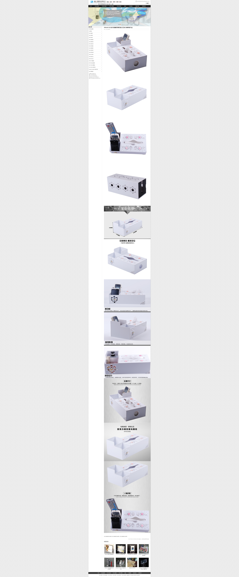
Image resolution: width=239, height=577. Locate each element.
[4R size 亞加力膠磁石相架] (121, 553)
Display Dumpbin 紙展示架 (93, 69)
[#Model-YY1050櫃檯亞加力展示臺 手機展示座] (144, 566)
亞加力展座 (119, 6)
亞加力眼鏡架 (91, 48)
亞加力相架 (104, 6)
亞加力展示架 (91, 43)
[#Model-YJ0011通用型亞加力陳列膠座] (144, 553)
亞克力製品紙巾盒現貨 (107, 536)
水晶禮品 (90, 31)
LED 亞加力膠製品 (92, 65)
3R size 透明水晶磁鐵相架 (109, 554)
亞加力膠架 (111, 6)
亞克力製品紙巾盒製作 (115, 536)
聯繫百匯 (144, 6)
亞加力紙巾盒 (91, 56)
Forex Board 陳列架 (92, 67)
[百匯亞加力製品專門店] (106, 4)
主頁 (91, 6)
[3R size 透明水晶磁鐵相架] (109, 553)
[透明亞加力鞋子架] (132, 566)
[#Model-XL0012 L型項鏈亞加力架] (121, 566)
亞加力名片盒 (91, 58)
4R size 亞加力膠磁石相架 (120, 554)
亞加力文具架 (91, 54)
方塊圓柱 (131, 6)
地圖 (128, 575)
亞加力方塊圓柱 (91, 60)
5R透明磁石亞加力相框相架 (132, 554)
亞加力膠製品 (108, 29)
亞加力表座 (91, 37)
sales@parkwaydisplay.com (143, 1)
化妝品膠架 (97, 6)
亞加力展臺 (91, 35)
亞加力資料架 (91, 50)
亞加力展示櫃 (91, 52)
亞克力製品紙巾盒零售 (123, 536)
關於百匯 (137, 6)
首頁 (104, 29)
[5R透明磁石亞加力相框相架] (132, 553)
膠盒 (125, 6)
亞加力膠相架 (91, 39)
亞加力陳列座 (91, 41)
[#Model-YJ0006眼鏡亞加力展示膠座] (109, 566)
